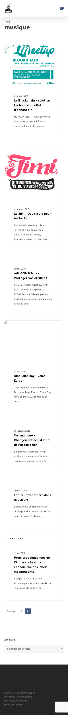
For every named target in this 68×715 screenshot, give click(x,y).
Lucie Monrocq (18, 49)
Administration (27, 692)
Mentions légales (13, 704)
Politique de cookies (15, 700)
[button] (62, 8)
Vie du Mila (16, 538)
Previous (11, 611)
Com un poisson (24, 696)
